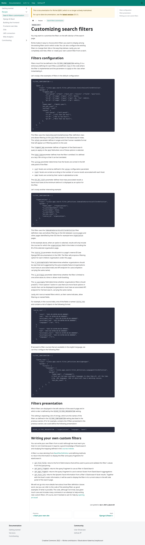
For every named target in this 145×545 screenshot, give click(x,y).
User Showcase (80, 530)
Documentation (15, 3)
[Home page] (33, 20)
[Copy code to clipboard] (112, 81)
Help (33, 3)
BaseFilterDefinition (61, 453)
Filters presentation (125, 13)
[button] (15, 8)
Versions (12, 533)
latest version (68, 14)
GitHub (40, 3)
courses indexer (68, 449)
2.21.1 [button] (25, 3)
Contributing (14, 536)
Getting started (14, 530)
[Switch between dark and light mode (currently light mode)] (141, 3)
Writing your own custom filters (128, 16)
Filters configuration (125, 10)
